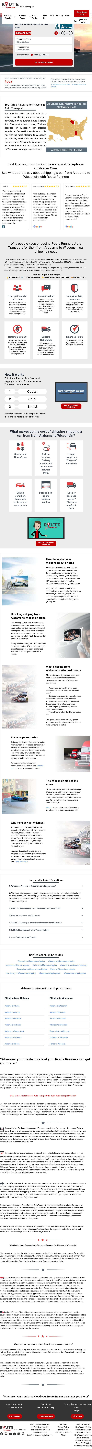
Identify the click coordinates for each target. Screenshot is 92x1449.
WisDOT (49, 807)
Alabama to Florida (12, 1044)
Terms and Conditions (63, 1432)
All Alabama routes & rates (60, 84)
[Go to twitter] (6, 1433)
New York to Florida (83, 1427)
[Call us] (75, 21)
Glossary (59, 15)
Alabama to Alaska (12, 1006)
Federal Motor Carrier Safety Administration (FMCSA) (50, 262)
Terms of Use (63, 1430)
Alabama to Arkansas (13, 1018)
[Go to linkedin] (18, 1433)
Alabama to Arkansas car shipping (61, 961)
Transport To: (23, 47)
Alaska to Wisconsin (57, 1012)
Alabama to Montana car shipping (73, 965)
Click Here (77, 1416)
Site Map (63, 1424)
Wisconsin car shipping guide (75, 973)
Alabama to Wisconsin (58, 1006)
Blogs (67, 15)
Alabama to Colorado (13, 1025)
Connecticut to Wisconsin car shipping (32, 969)
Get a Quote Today (82, 13)
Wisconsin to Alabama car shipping (31, 961)
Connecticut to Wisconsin (60, 1031)
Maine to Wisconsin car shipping (62, 969)
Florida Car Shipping (83, 1440)
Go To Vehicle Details (44, 62)
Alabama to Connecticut (14, 1031)
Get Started (14, 1416)
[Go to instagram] (14, 1433)
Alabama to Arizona (12, 1012)
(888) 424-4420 (23, 33)
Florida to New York (83, 1430)
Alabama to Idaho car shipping (17, 965)
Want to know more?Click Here (71, 406)
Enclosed (45, 55)
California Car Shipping (83, 1446)
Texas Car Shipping (83, 1443)
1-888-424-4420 (21, 862)
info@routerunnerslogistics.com (40, 1435)
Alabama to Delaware (13, 1037)
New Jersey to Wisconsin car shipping (21, 973)
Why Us (45, 16)
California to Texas (83, 1432)
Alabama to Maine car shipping (45, 965)
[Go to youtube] (10, 1433)
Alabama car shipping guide (49, 973)
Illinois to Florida (83, 1438)
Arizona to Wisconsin (58, 1018)
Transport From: (24, 39)
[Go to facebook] (1, 1433)
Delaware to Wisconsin (59, 1037)
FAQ (52, 15)
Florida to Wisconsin (58, 1044)
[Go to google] (23, 1433)
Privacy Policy (63, 1427)
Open (36, 55)
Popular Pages (22, 16)
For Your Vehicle (7, 16)
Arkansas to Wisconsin (58, 1025)
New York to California (83, 1435)
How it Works (34, 16)
